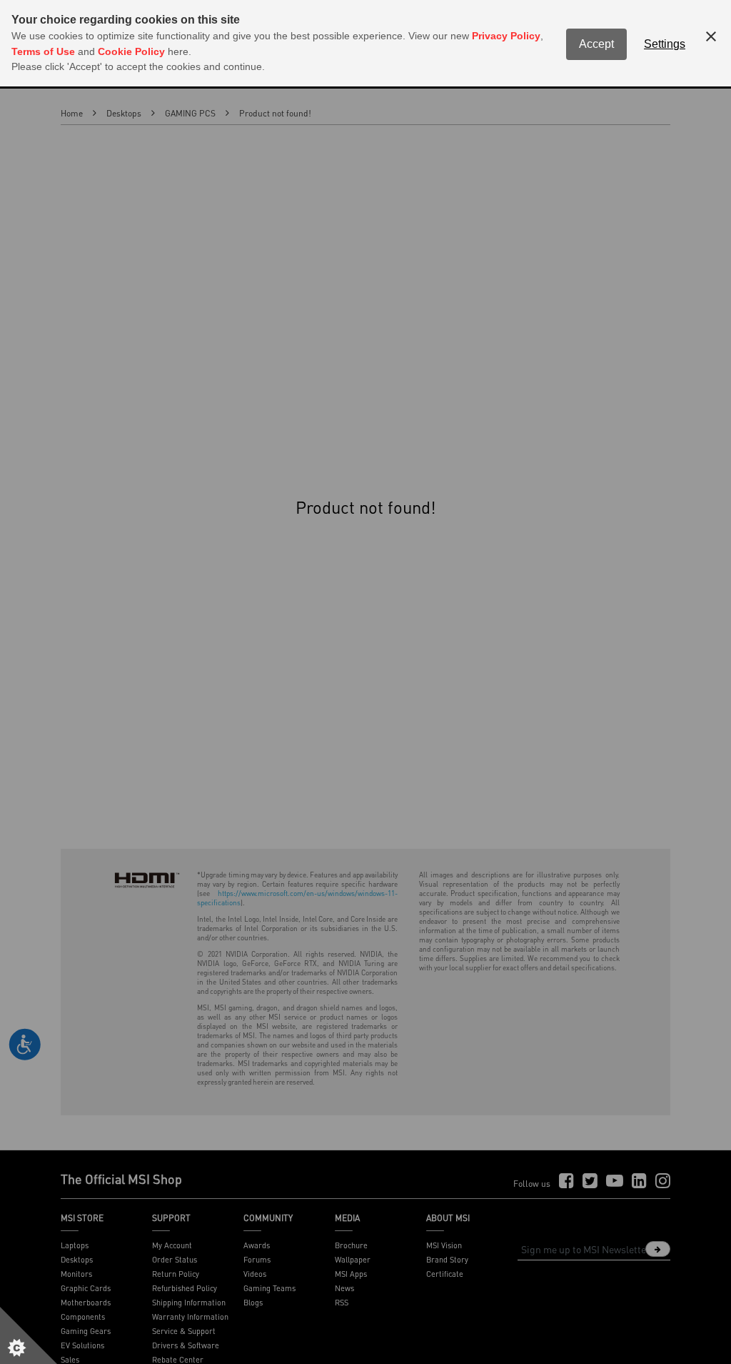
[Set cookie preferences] (28, 1335)
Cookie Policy (131, 51)
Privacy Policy (506, 35)
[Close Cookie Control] (711, 36)
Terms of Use (43, 51)
